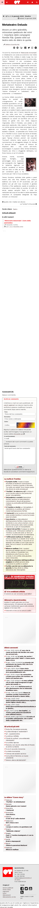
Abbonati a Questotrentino (15, 600)
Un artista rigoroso (12, 742)
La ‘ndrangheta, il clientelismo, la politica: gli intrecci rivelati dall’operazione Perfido (19, 509)
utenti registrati (9, 405)
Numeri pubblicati (8, 887)
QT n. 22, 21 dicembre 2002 (14, 226)
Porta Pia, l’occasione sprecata (16, 729)
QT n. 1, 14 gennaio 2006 (15, 16)
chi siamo (17, 879)
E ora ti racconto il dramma (15, 749)
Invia (20, 467)
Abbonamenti (7, 895)
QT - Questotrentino (13, 734)
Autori (4, 893)
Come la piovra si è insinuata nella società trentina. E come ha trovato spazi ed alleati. (20, 515)
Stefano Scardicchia (12, 44)
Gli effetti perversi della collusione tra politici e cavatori (20, 562)
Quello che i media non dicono (14, 202)
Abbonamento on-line (9, 897)
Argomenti (6, 891)
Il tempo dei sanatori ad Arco (16, 753)
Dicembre (10, 809)
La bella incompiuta (13, 751)
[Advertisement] (19, 310)
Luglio (19, 826)
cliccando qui (18, 434)
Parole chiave (7, 889)
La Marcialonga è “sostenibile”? (17, 731)
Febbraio (15, 801)
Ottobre (15, 817)
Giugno (13, 830)
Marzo (16, 844)
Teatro (15, 209)
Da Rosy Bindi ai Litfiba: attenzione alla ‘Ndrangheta (19, 568)
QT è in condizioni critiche (14, 592)
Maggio (19, 835)
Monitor (28, 16)
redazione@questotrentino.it (23, 878)
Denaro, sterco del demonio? (16, 760)
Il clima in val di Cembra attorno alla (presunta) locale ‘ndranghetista (19, 493)
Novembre (10, 813)
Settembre (12, 822)
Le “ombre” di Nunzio (28, 204)
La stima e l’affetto (12, 736)
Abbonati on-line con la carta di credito (18, 610)
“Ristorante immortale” (28, 53)
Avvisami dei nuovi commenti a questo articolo (18, 443)
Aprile (13, 840)
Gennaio (16, 805)
